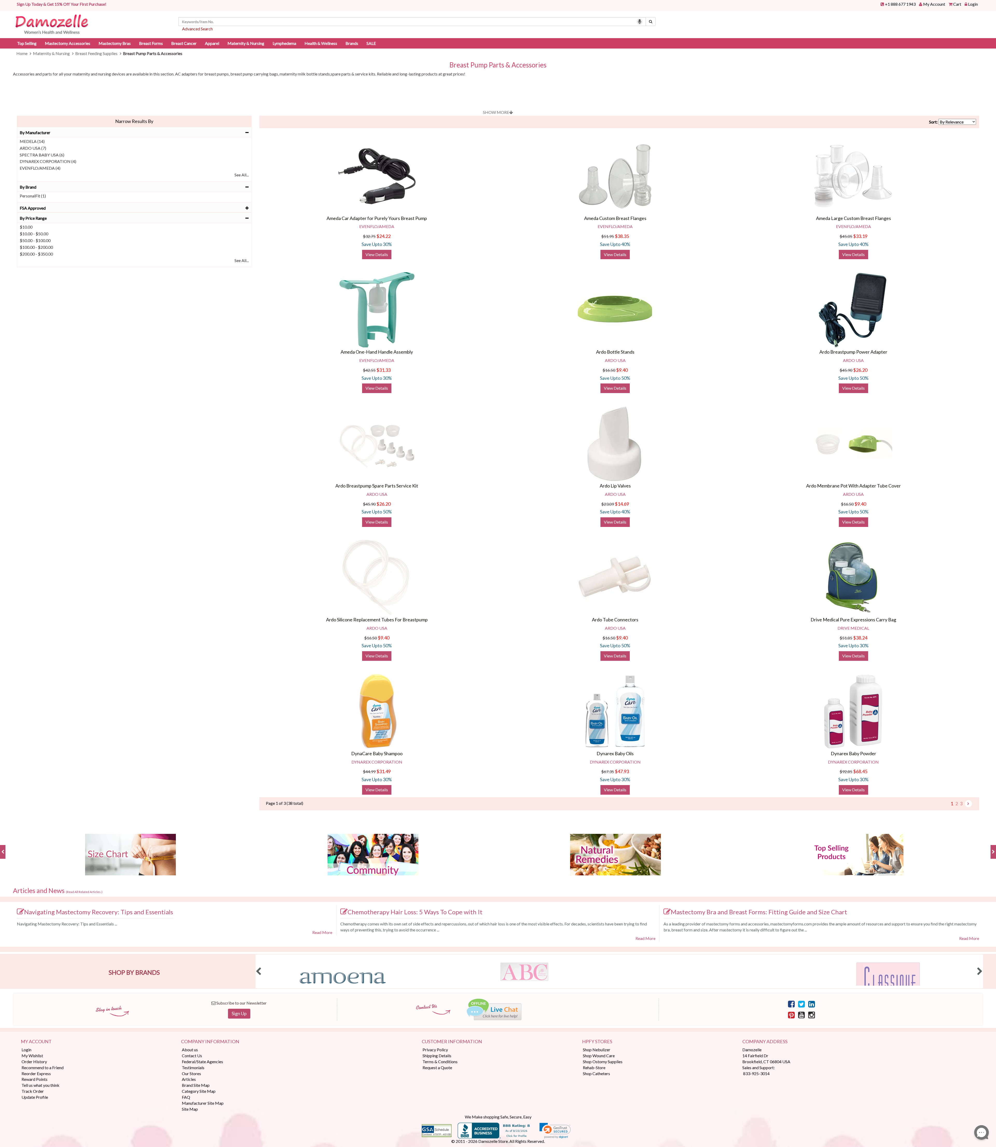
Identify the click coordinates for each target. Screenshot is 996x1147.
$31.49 (383, 771)
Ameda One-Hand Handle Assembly (377, 352)
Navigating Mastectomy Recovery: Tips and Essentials (98, 912)
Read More (322, 932)
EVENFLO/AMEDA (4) (40, 168)
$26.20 (860, 370)
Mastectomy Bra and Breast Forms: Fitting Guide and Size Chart (759, 912)
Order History (34, 1061)
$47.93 (622, 771)
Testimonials (193, 1067)
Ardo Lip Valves (615, 486)
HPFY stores (597, 1041)
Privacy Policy (435, 1049)
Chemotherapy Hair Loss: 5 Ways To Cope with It (415, 912)
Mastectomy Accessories (67, 43)
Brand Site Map (196, 1085)
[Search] (651, 21)
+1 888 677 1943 (900, 4)
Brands (351, 43)
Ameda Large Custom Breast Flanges (853, 218)
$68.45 (860, 771)
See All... (241, 174)
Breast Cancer (184, 43)
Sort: (933, 121)
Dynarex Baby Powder (853, 753)
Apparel (212, 43)
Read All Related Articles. (84, 892)
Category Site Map (199, 1091)
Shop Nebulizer (596, 1049)
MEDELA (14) (32, 141)
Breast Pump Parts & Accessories (498, 65)
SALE (371, 43)
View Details (376, 254)
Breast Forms (151, 43)
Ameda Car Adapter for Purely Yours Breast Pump (377, 218)
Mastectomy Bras (115, 43)
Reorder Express (36, 1073)
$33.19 (860, 236)
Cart (957, 4)
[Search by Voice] (640, 21)
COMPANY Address (764, 1041)
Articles (189, 1079)
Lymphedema (284, 43)
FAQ (186, 1097)
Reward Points (34, 1079)
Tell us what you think (40, 1085)
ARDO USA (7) (33, 148)
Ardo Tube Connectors (615, 619)
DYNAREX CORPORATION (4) (48, 161)
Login (973, 4)
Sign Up (239, 1013)
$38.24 (860, 638)
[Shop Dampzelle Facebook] (791, 1003)
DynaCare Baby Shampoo (377, 753)
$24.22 (383, 236)
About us (190, 1049)
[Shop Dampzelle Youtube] (801, 1014)
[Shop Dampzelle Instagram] (811, 1014)
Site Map (190, 1109)
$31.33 (383, 370)
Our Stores (191, 1073)
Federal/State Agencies (202, 1061)
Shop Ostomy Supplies (602, 1061)
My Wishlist (32, 1055)
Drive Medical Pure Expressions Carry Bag (853, 619)
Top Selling (27, 43)
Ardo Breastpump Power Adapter (853, 352)
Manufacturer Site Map (203, 1103)
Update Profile (35, 1097)
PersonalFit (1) (33, 195)
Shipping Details (437, 1055)
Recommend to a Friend (43, 1067)
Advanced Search (197, 28)
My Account (934, 4)
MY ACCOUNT (36, 1041)
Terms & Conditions (440, 1061)
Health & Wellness (321, 43)
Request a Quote (437, 1067)
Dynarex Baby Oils (615, 753)
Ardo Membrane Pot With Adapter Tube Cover (853, 486)
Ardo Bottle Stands (615, 352)
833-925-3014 (756, 1073)
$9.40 (622, 370)
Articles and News (57, 890)
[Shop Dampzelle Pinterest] (791, 1014)
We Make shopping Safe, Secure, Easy (498, 1116)
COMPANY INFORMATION (210, 1041)
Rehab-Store (594, 1067)
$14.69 (622, 504)
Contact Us (192, 1055)
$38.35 (622, 236)
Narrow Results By (134, 121)
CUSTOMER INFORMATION (452, 1041)
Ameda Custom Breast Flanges (615, 218)
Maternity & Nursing (245, 43)
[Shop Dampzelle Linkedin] (811, 1003)
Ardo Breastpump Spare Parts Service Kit (376, 486)
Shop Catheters (596, 1073)
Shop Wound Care (599, 1055)
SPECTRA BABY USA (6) (42, 154)
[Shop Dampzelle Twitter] (801, 1003)
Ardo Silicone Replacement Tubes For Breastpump (377, 619)
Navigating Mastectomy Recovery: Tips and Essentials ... (67, 923)
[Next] (968, 803)
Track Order (33, 1091)
